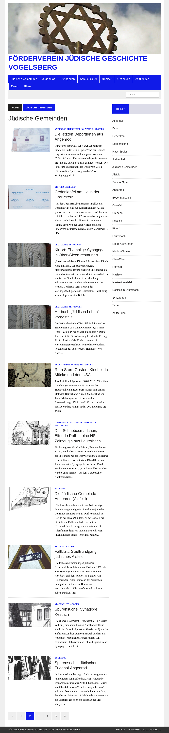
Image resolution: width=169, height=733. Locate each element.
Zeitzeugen (142, 79)
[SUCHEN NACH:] (142, 94)
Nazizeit (107, 79)
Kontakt (120, 730)
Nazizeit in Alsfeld (93, 129)
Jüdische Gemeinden (24, 79)
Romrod (117, 266)
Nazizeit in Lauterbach (83, 422)
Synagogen (68, 79)
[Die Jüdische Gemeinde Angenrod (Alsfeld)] (29, 509)
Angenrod (60, 129)
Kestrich (60, 604)
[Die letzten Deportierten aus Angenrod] (29, 149)
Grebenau (118, 213)
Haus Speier (74, 129)
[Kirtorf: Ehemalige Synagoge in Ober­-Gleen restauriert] (29, 265)
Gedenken (123, 79)
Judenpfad (48, 79)
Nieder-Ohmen (71, 364)
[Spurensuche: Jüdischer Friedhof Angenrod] (29, 678)
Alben (27, 86)
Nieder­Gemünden (122, 243)
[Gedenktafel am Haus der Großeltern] (29, 207)
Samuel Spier (88, 79)
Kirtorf (115, 228)
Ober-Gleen (61, 244)
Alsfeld (59, 187)
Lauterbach (61, 422)
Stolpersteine (120, 143)
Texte (115, 305)
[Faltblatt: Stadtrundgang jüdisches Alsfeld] (29, 566)
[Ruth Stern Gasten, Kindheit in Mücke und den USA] (29, 385)
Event (14, 86)
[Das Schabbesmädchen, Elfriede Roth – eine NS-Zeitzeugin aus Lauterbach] (29, 442)
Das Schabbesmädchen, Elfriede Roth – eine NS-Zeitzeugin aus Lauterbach (78, 435)
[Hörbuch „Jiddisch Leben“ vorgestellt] (29, 327)
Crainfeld (117, 205)
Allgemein (61, 546)
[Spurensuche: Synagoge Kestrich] (29, 624)
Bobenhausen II (121, 197)
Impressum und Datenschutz (144, 730)
